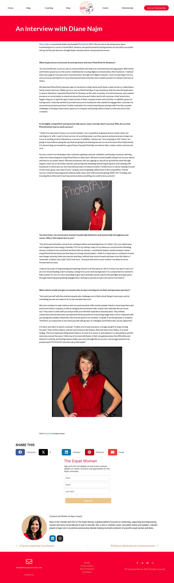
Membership (127, 8)
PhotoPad (82, 44)
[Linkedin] (52, 538)
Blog (28, 8)
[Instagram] (60, 538)
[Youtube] (147, 563)
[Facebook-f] (137, 563)
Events (105, 8)
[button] (29, 8)
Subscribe (88, 500)
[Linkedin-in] (142, 563)
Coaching (49, 8)
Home (10, 8)
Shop (68, 8)
